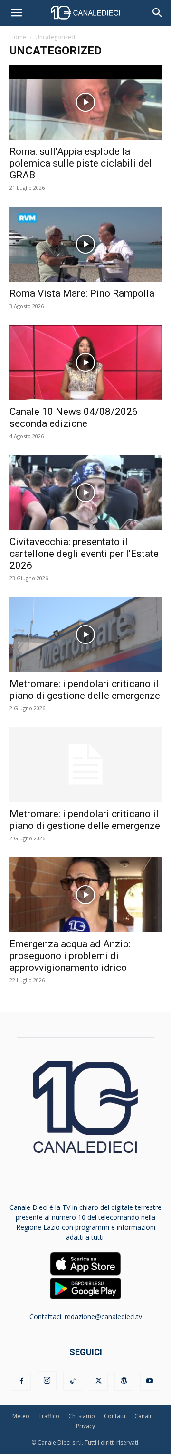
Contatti (114, 1416)
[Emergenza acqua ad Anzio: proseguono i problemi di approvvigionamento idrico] (86, 894)
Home (18, 37)
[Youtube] (149, 1381)
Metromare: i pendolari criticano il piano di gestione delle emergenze (85, 689)
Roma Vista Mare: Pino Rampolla (82, 293)
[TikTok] (72, 1381)
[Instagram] (47, 1380)
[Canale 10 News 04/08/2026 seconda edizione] (86, 362)
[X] (98, 1381)
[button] (16, 13)
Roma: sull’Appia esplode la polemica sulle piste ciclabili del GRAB (81, 163)
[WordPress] (123, 1381)
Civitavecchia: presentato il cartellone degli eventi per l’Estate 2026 (84, 553)
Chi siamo (81, 1416)
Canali (142, 1416)
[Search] (157, 13)
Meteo (20, 1416)
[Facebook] (21, 1381)
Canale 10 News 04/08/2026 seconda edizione (74, 417)
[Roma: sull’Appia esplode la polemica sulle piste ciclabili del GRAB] (86, 102)
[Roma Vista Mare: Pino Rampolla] (86, 244)
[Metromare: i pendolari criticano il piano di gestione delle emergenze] (86, 634)
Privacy (85, 1426)
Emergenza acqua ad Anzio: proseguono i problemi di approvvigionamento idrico (70, 955)
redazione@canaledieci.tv (103, 1316)
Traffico (48, 1416)
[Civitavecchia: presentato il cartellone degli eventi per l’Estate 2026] (86, 492)
